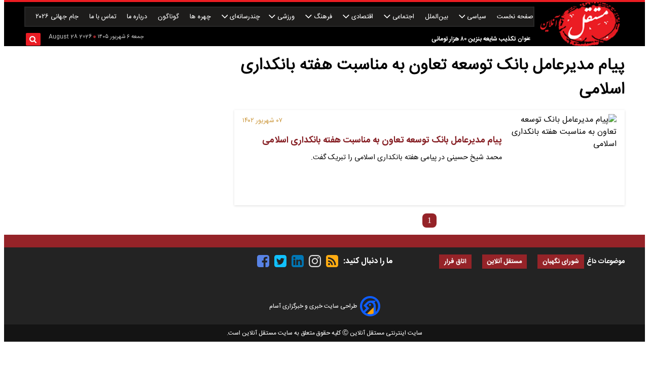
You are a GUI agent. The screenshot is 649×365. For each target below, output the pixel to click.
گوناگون (169, 17)
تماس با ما (103, 17)
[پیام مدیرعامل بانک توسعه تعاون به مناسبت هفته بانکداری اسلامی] (563, 157)
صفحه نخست (515, 17)
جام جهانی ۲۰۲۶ (58, 17)
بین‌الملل (437, 17)
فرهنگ (323, 17)
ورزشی (286, 17)
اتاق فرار (455, 262)
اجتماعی (403, 17)
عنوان (524, 39)
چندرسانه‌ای (244, 17)
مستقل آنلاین (504, 262)
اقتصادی (362, 17)
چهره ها (201, 17)
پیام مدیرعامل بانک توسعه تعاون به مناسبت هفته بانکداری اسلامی (382, 140)
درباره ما (138, 17)
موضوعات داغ (606, 261)
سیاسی (476, 17)
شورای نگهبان (561, 262)
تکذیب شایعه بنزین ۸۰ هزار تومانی (473, 39)
